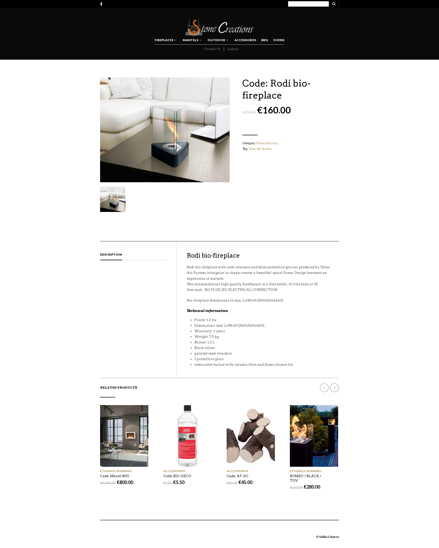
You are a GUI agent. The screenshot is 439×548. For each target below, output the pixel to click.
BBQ (264, 40)
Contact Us (212, 49)
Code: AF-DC (237, 476)
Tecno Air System (260, 149)
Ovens (278, 40)
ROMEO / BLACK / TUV (305, 478)
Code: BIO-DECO (177, 476)
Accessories (245, 40)
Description (111, 254)
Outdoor (216, 40)
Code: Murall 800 (114, 476)
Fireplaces (164, 40)
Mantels (190, 40)
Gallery (233, 49)
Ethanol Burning (267, 143)
